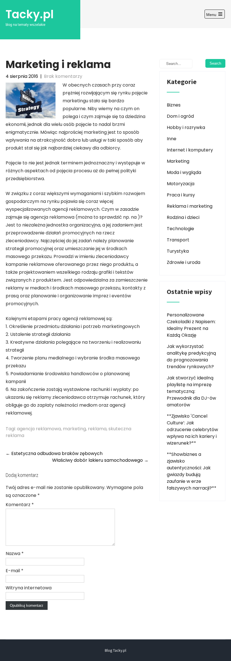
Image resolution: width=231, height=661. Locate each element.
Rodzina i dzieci (183, 217)
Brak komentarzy (63, 76)
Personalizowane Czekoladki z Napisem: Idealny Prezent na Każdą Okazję (191, 325)
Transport (178, 240)
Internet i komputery (190, 150)
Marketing (178, 161)
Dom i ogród (180, 116)
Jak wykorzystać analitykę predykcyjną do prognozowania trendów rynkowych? (191, 356)
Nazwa (15, 553)
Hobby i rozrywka (186, 127)
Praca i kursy (181, 195)
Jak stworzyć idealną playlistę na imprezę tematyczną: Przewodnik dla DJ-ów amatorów (191, 391)
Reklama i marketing (189, 206)
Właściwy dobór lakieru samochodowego (100, 460)
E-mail (14, 570)
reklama (97, 428)
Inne (171, 138)
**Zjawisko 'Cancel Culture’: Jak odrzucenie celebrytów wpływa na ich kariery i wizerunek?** (192, 429)
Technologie (180, 228)
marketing (74, 428)
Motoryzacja (180, 183)
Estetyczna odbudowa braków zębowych (54, 453)
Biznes (174, 105)
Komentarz (20, 504)
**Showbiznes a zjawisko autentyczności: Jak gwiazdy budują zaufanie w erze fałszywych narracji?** (191, 471)
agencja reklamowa (39, 428)
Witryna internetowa (29, 588)
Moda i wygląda (184, 172)
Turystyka (178, 251)
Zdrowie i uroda (183, 262)
